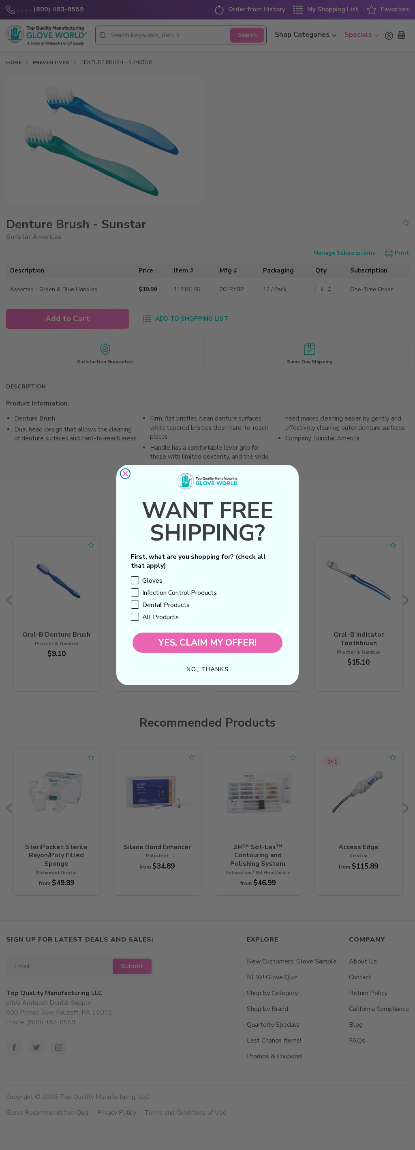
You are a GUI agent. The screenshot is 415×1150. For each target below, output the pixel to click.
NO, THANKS (207, 669)
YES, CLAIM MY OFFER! (207, 643)
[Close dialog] (125, 473)
